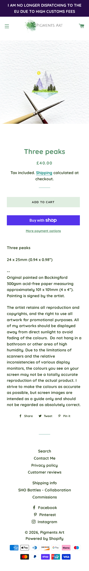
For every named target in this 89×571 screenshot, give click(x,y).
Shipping (44, 172)
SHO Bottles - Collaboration (44, 490)
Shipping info (44, 482)
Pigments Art (52, 532)
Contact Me (44, 458)
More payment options (43, 231)
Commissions (44, 497)
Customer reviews (44, 472)
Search (44, 451)
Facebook (47, 507)
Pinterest (47, 514)
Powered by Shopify (44, 538)
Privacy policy (44, 465)
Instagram (47, 521)
